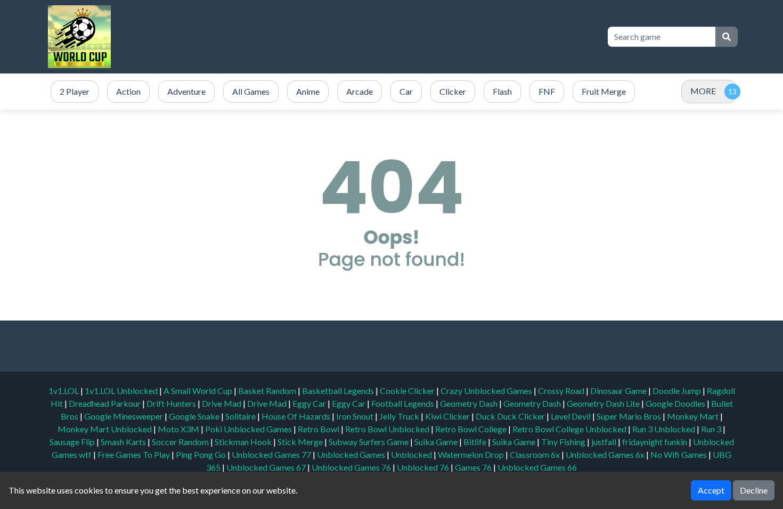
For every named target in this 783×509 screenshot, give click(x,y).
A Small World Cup (199, 390)
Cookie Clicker (408, 390)
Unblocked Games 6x (605, 454)
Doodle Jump (677, 390)
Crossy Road (562, 390)
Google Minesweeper (124, 416)
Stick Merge (301, 442)
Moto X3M (179, 429)
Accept (711, 490)
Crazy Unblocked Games (487, 390)
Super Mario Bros (630, 416)
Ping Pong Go (201, 454)
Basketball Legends (339, 390)
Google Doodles (676, 403)
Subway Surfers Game (369, 442)
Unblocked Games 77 (272, 454)
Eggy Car (310, 403)
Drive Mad (222, 403)
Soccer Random (181, 442)
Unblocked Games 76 (351, 467)
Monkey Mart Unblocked (105, 429)
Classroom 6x (535, 454)
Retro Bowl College (471, 429)
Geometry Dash (469, 403)
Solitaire (241, 416)
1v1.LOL (64, 390)
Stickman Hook (244, 442)
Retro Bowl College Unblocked (570, 429)
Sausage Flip (73, 442)
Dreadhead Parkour (105, 403)
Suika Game (436, 442)
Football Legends (403, 403)
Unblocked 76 (423, 467)
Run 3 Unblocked (664, 429)
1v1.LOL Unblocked (122, 390)
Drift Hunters (172, 403)
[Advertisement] (403, 37)
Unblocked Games (352, 454)
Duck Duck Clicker (511, 416)
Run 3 (712, 429)
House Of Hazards (297, 416)
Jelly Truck (400, 416)
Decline (754, 490)
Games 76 (473, 467)
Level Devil (571, 416)
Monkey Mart (693, 416)
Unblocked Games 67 (266, 467)
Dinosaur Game (619, 390)
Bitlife (475, 442)
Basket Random (268, 390)
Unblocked (412, 454)
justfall (604, 442)
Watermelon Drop (471, 454)
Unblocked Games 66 (537, 467)
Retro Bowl (319, 429)
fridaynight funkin (655, 442)
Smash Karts (124, 442)
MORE (703, 91)
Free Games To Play (134, 454)
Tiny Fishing (564, 442)
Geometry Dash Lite (604, 403)
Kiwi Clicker (448, 416)
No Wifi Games (678, 454)
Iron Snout (355, 416)
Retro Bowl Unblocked (388, 429)
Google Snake (195, 416)
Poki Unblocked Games (249, 429)
